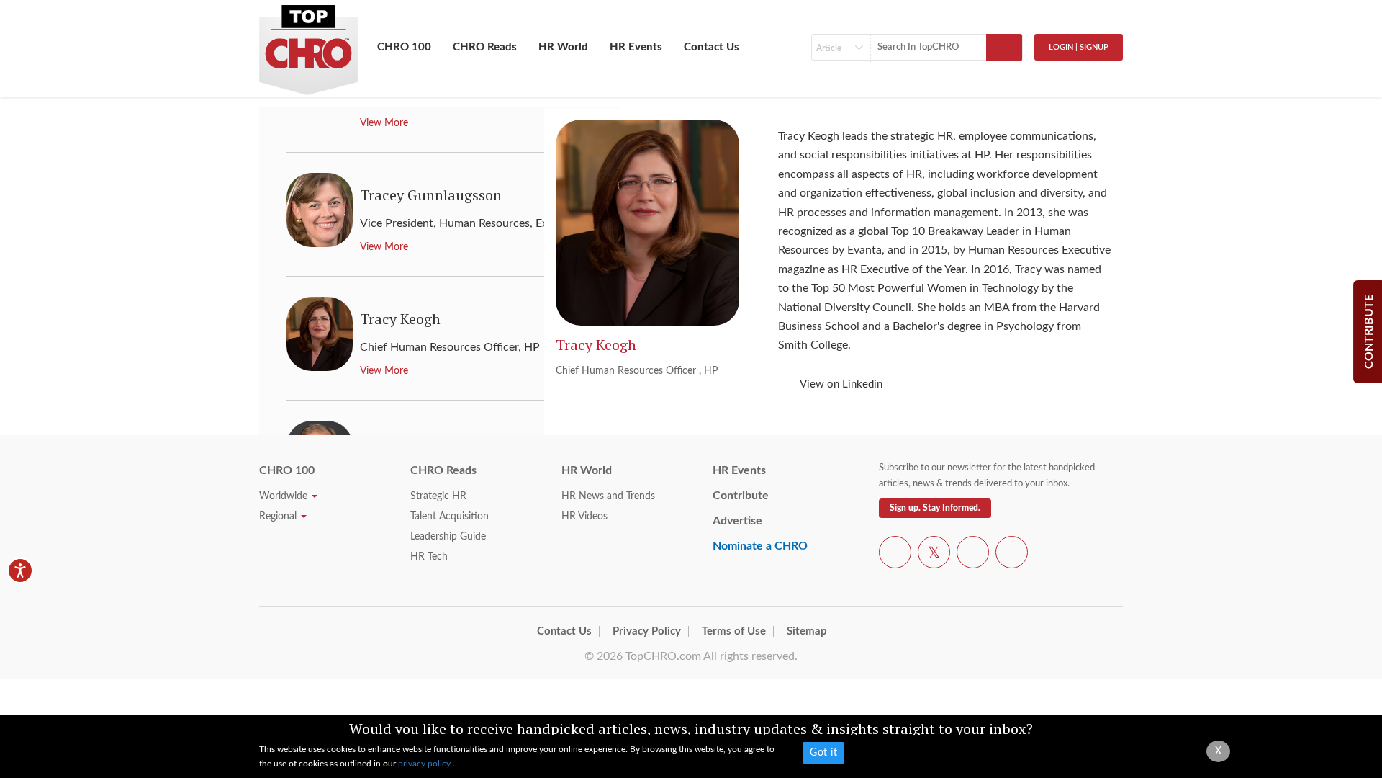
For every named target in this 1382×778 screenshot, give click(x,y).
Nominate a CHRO (760, 546)
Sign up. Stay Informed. (935, 508)
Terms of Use (734, 631)
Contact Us (711, 47)
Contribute (741, 495)
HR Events (636, 47)
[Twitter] (933, 555)
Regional (279, 516)
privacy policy (425, 763)
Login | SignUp (1078, 47)
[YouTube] (972, 555)
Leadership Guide (448, 537)
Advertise (737, 521)
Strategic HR (438, 496)
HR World (563, 47)
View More (384, 123)
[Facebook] (895, 555)
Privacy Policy (647, 631)
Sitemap (807, 631)
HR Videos (584, 516)
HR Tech (429, 557)
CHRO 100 (404, 47)
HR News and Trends (608, 496)
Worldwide (284, 496)
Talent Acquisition (449, 516)
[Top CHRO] (308, 44)
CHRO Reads (485, 47)
